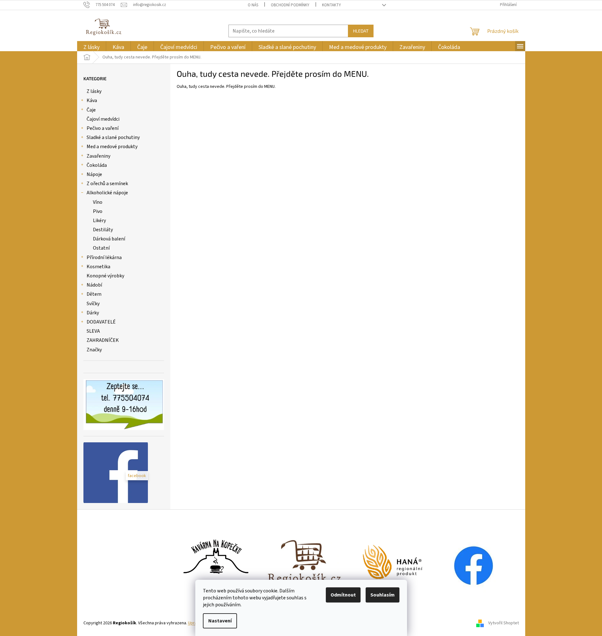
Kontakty (331, 5)
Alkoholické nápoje (107, 192)
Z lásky (94, 91)
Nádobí (94, 285)
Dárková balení (109, 238)
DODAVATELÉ (101, 321)
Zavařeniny (98, 156)
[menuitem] (91, 47)
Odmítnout (343, 594)
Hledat (360, 30)
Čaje (91, 109)
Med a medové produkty (112, 146)
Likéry (99, 220)
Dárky (93, 312)
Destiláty (103, 229)
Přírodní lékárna (104, 257)
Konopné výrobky (105, 275)
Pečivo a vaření (103, 128)
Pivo (97, 211)
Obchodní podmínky (290, 5)
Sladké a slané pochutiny (113, 137)
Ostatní (101, 248)
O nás (253, 5)
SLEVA (93, 331)
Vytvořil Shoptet (503, 623)
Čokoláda (97, 165)
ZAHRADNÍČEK (103, 340)
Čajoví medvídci (103, 119)
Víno (97, 202)
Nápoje (94, 174)
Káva (92, 100)
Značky (94, 349)
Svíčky (93, 303)
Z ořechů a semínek (107, 183)
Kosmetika (98, 266)
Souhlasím (382, 594)
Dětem (94, 294)
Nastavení (220, 620)
